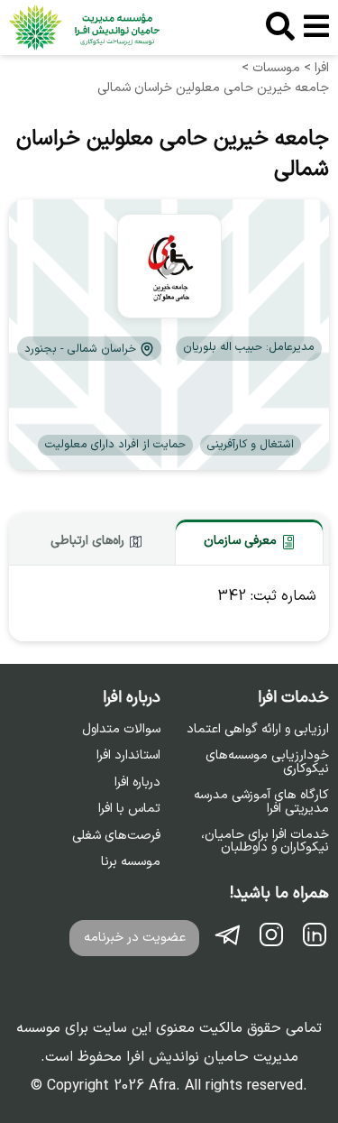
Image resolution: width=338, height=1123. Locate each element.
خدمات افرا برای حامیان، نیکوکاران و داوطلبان (265, 842)
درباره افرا (137, 783)
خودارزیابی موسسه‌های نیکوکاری (267, 763)
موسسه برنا (130, 862)
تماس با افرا (129, 809)
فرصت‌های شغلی (116, 836)
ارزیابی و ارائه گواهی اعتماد (258, 729)
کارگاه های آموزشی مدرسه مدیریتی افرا (261, 802)
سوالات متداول (121, 729)
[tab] (249, 541)
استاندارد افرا (128, 756)
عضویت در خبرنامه (135, 937)
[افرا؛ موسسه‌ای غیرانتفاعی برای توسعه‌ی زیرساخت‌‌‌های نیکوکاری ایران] (84, 27)
